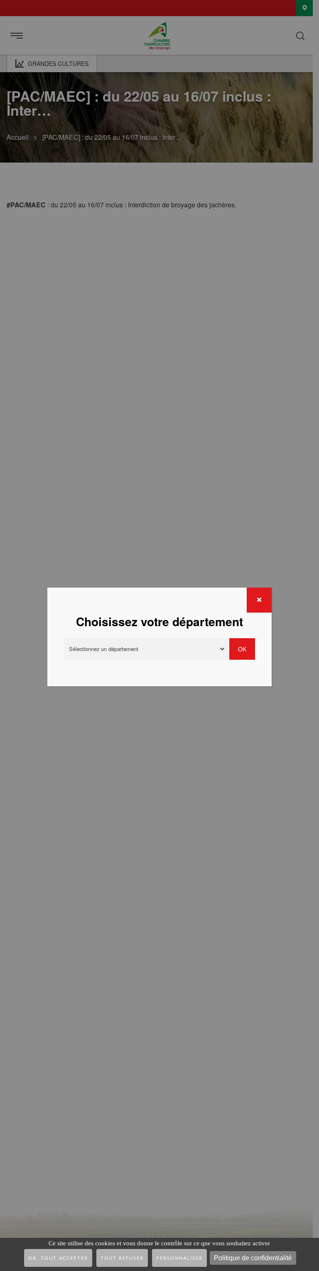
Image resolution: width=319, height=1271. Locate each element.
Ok (242, 649)
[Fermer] (259, 600)
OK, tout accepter (58, 1258)
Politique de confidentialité (253, 1257)
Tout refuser (122, 1258)
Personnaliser (179, 1258)
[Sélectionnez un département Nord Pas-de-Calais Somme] (146, 649)
